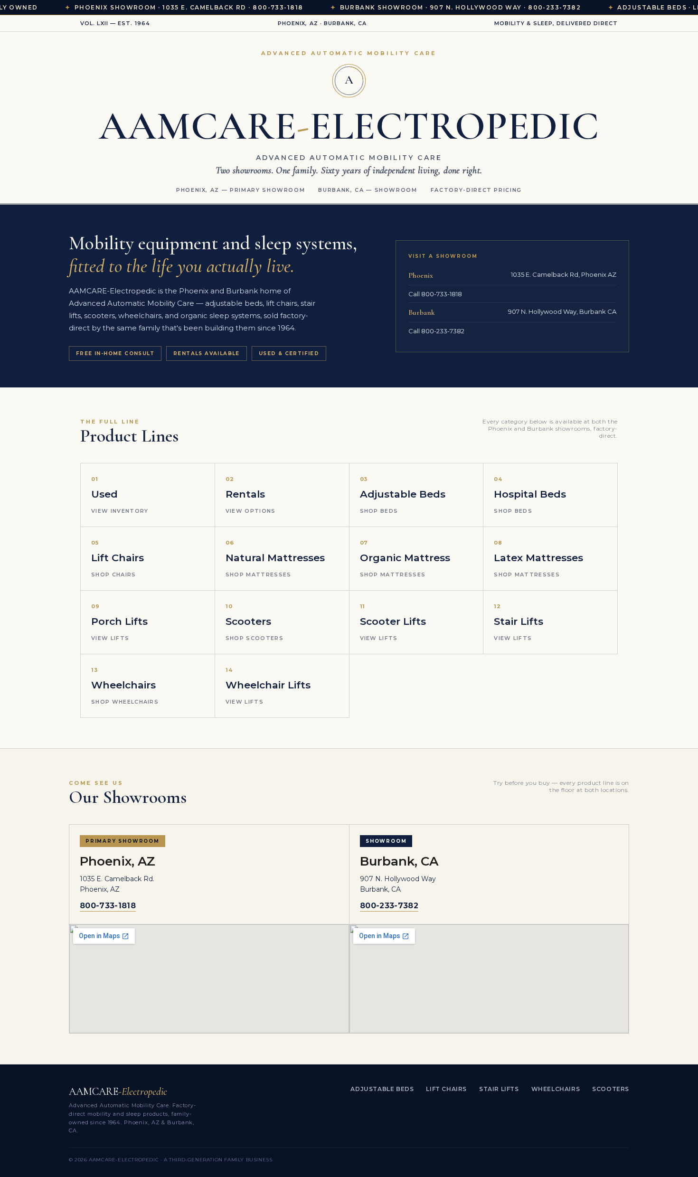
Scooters (610, 1088)
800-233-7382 (389, 905)
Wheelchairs (555, 1088)
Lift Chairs (446, 1088)
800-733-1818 (108, 905)
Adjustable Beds (382, 1088)
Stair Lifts (499, 1088)
